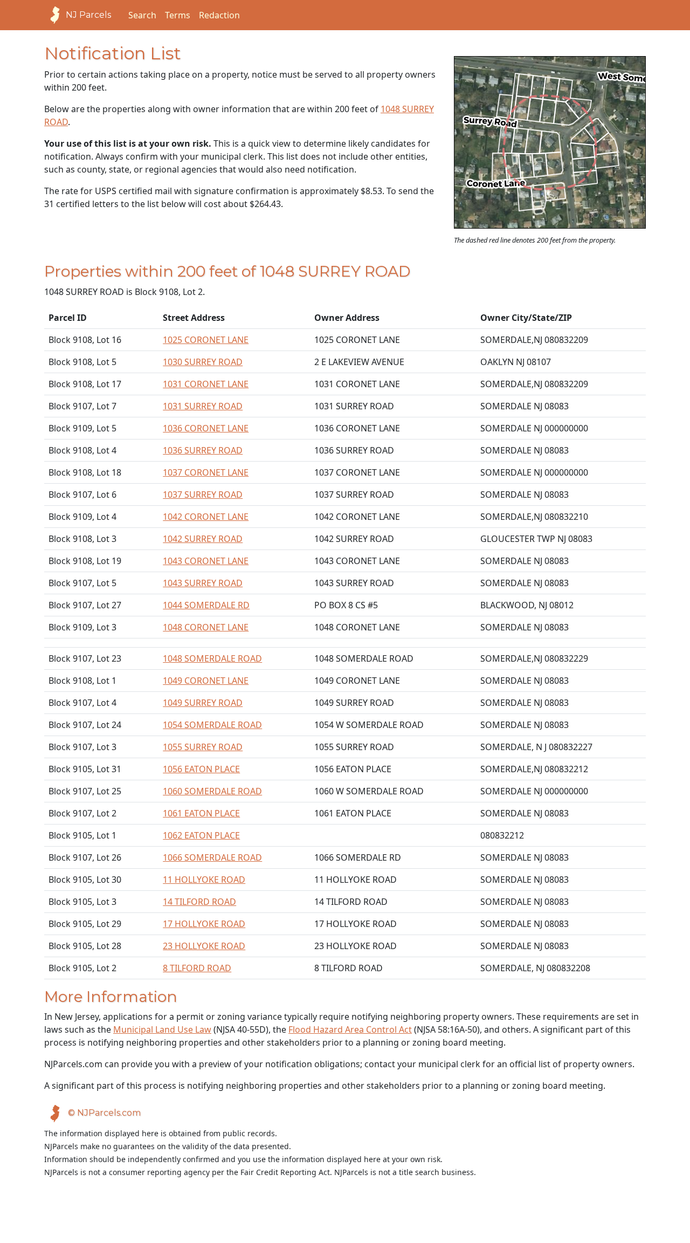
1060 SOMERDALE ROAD (212, 791)
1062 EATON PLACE (201, 835)
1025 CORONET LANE (206, 340)
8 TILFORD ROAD (197, 968)
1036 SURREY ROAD (203, 450)
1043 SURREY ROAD (203, 583)
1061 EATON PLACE (201, 813)
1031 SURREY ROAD (203, 406)
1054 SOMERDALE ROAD (212, 725)
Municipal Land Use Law (162, 1029)
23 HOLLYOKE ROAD (204, 946)
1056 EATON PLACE (201, 769)
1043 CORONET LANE (206, 561)
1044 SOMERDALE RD (206, 605)
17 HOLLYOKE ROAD (204, 924)
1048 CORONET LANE (206, 627)
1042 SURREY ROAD (203, 539)
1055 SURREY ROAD (203, 747)
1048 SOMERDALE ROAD (212, 658)
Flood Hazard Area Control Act (350, 1029)
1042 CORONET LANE (206, 517)
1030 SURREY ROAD (203, 362)
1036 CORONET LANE (206, 428)
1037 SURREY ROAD (203, 494)
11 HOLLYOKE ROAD (204, 879)
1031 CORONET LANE (206, 384)
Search (142, 15)
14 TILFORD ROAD (199, 902)
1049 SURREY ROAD (203, 703)
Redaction (219, 15)
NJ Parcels (88, 15)
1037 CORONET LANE (206, 472)
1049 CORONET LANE (206, 680)
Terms (177, 15)
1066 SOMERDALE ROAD (212, 857)
